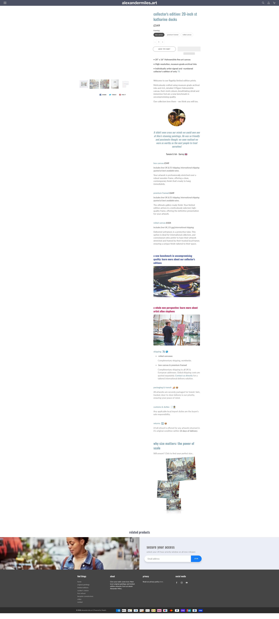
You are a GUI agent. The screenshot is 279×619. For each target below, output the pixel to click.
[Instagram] (182, 582)
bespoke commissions (85, 596)
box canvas (159, 35)
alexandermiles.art (87, 610)
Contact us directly (184, 375)
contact (80, 602)
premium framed (172, 35)
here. (161, 582)
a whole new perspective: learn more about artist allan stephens (175, 309)
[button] (189, 49)
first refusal (81, 593)
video (79, 599)
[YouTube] (187, 582)
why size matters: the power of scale (173, 445)
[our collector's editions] (176, 281)
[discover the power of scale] (176, 485)
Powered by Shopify (100, 610)
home (79, 582)
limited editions (82, 588)
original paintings (83, 585)
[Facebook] (177, 582)
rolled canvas (187, 35)
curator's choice (83, 590)
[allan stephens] (176, 330)
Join (196, 559)
